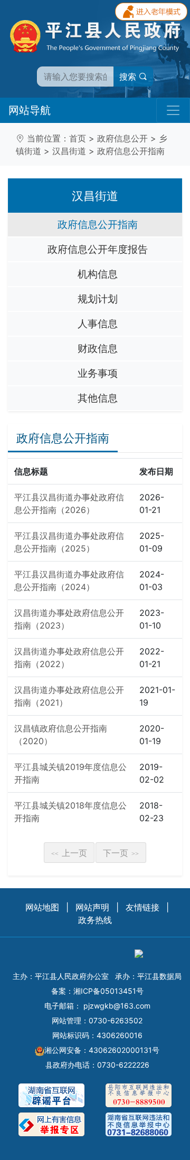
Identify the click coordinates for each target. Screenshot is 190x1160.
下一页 (121, 853)
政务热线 (95, 920)
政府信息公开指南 (131, 151)
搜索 (129, 76)
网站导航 (29, 110)
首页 (77, 138)
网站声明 (92, 907)
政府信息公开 (122, 138)
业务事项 (98, 373)
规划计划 (98, 298)
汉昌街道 (69, 151)
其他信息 (98, 398)
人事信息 (98, 323)
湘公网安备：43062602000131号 (101, 1049)
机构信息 (98, 274)
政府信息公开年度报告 (98, 249)
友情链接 (142, 907)
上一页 (69, 853)
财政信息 (98, 348)
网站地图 (42, 907)
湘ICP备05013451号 (108, 990)
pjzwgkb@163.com (116, 1005)
